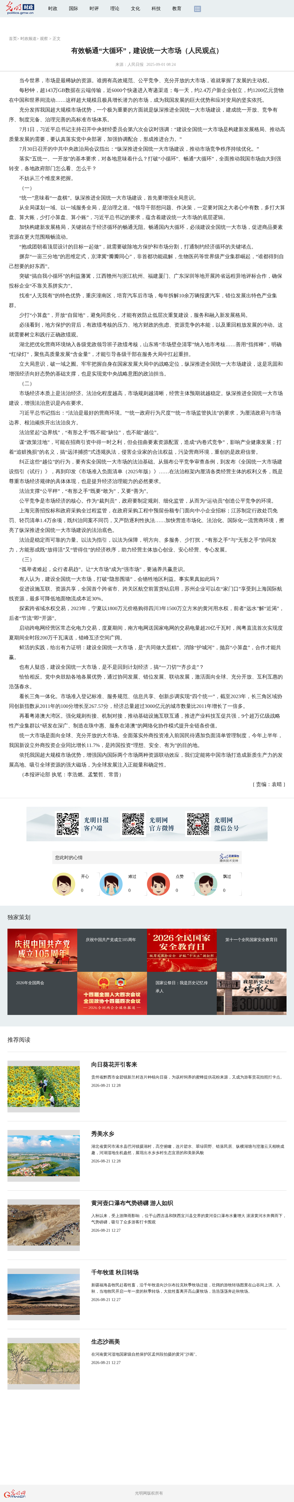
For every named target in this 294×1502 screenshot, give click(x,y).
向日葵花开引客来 (114, 1064)
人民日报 (135, 64)
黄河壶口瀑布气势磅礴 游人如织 (132, 1203)
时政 (52, 8)
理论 (114, 8)
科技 (156, 8)
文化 (135, 8)
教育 (176, 8)
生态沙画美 (105, 1341)
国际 (73, 8)
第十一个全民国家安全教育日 (251, 940)
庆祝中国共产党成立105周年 (111, 940)
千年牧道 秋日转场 (115, 1272)
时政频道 (28, 39)
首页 (13, 39)
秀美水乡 (102, 1134)
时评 (94, 8)
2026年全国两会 (30, 983)
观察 (44, 39)
